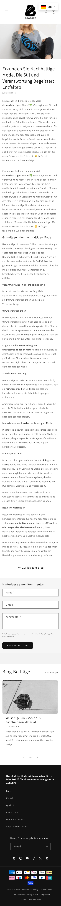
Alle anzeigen (52, 672)
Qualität (10, 805)
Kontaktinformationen (32, 899)
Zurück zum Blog (33, 567)
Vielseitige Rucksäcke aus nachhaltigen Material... (23, 720)
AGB (36, 894)
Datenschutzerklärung (23, 894)
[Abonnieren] (47, 846)
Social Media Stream (16, 826)
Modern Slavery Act (16, 819)
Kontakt (10, 798)
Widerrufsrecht (47, 890)
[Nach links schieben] (23, 757)
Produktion (12, 812)
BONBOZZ (18, 890)
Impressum (45, 894)
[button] (6, 11)
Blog (8, 791)
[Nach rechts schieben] (37, 757)
